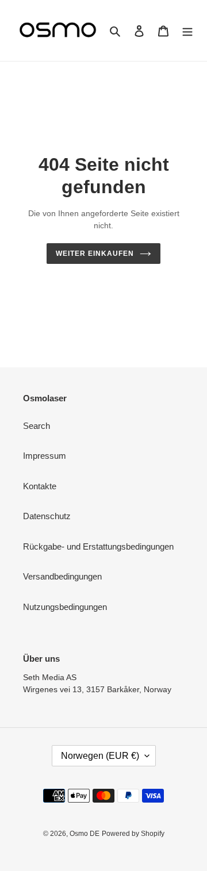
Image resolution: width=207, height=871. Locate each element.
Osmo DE (84, 834)
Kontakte (39, 486)
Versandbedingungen (62, 576)
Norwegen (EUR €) (100, 756)
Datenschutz (47, 516)
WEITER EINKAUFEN (95, 254)
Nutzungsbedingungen (65, 607)
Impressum (44, 456)
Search (36, 426)
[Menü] (187, 30)
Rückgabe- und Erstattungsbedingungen (98, 546)
